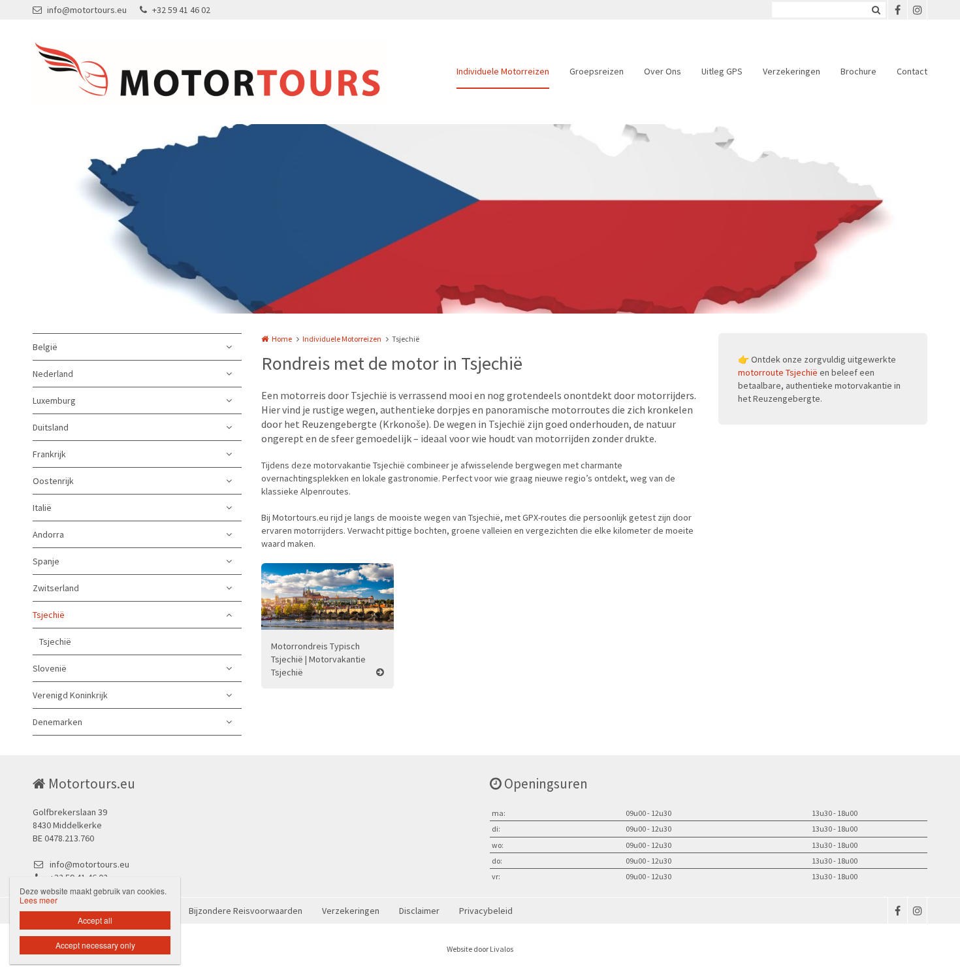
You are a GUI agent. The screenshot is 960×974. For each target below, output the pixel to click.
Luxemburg (54, 400)
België (45, 347)
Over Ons (662, 71)
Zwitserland (56, 588)
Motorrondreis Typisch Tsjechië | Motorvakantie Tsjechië (318, 659)
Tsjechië (49, 615)
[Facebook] (897, 10)
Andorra (48, 534)
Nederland (53, 374)
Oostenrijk (53, 481)
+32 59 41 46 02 (181, 10)
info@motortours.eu (87, 10)
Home (282, 339)
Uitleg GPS (722, 71)
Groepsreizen (596, 71)
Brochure (858, 71)
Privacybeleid (486, 911)
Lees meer (38, 899)
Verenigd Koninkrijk (70, 695)
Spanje (46, 561)
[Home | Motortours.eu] (229, 71)
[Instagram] (917, 10)
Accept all (95, 920)
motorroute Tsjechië (778, 372)
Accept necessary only (95, 944)
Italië (42, 507)
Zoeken (876, 10)
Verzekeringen (791, 71)
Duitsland (51, 427)
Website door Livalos (480, 949)
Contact (912, 71)
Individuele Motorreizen (502, 71)
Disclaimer (419, 911)
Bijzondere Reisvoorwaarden (245, 911)
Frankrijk (49, 454)
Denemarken (57, 722)
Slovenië (50, 668)
